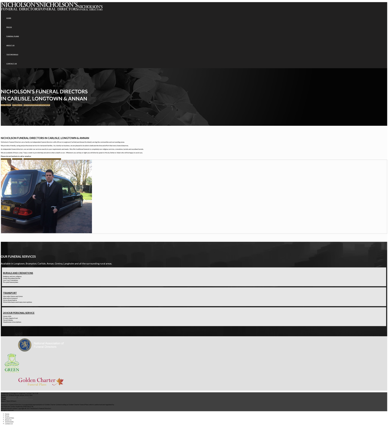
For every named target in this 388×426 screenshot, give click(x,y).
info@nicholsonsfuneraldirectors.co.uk (36, 105)
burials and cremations (18, 273)
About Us (10, 45)
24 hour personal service (18, 312)
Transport (10, 293)
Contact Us (11, 63)
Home (8, 18)
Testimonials (12, 54)
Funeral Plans (12, 36)
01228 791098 (6, 105)
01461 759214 (17, 105)
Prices (9, 27)
